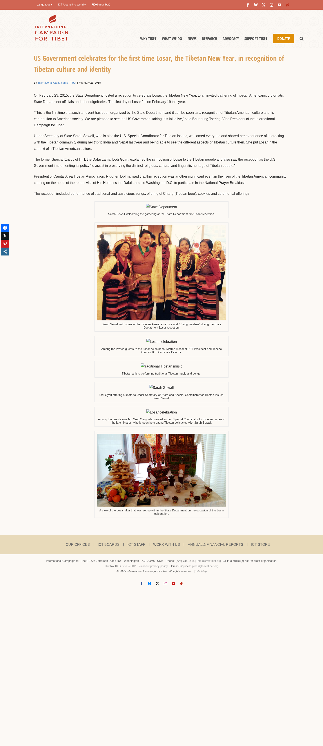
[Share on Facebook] (5, 228)
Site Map (201, 571)
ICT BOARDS (109, 544)
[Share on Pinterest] (5, 244)
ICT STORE (260, 544)
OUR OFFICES (78, 544)
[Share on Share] (5, 251)
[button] (301, 38)
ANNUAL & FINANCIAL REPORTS (215, 544)
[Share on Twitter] (5, 236)
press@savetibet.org (205, 566)
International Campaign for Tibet (57, 82)
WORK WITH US (166, 544)
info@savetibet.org (209, 560)
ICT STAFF (136, 544)
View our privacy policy (153, 566)
